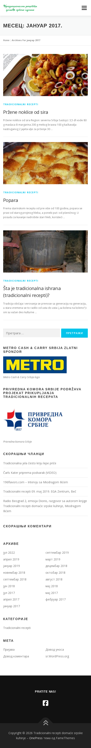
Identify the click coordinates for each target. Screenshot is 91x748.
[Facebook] (45, 703)
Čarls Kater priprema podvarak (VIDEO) (30, 473)
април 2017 (11, 599)
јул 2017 (9, 593)
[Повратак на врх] (45, 723)
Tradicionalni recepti (20, 104)
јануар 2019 (11, 566)
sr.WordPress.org (57, 656)
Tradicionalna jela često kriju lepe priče (29, 463)
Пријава (9, 649)
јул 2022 (9, 553)
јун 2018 (9, 586)
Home (6, 40)
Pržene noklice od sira (25, 112)
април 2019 (11, 559)
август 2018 (54, 579)
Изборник (84, 8)
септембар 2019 (57, 553)
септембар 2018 (14, 579)
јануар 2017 (11, 606)
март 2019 (53, 559)
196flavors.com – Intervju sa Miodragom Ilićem (35, 482)
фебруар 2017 (56, 599)
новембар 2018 (14, 573)
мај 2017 (52, 593)
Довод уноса (55, 649)
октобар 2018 (55, 573)
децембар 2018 (56, 566)
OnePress (36, 738)
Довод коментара (16, 656)
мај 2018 (52, 586)
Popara (10, 200)
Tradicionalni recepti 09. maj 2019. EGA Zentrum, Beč (39, 491)
